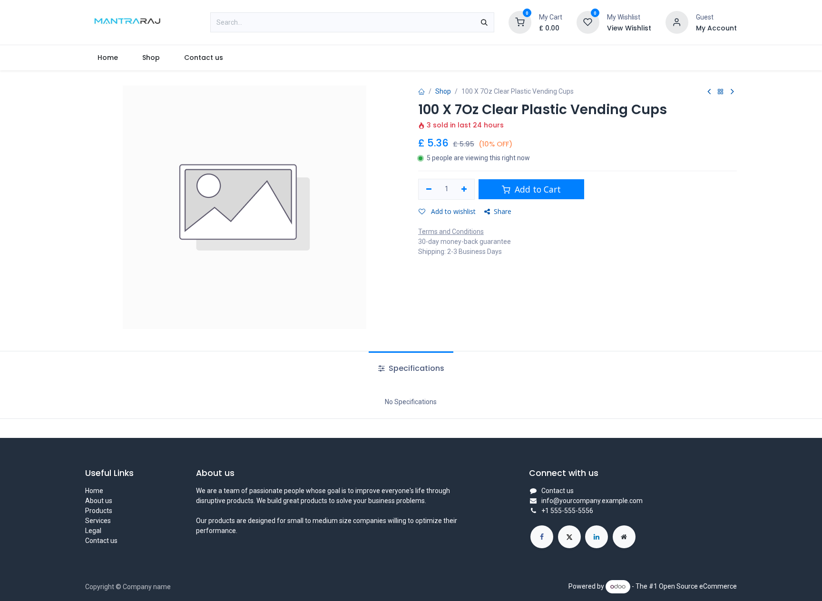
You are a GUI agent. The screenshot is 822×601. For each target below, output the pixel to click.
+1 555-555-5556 (567, 510)
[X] (569, 536)
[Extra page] (624, 536)
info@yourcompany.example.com (592, 500)
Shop (443, 91)
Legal (93, 530)
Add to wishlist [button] (452, 211)
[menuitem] (107, 57)
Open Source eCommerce (698, 586)
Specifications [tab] (415, 368)
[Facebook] (541, 536)
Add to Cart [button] (536, 189)
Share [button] (502, 211)
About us (98, 500)
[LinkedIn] (596, 536)
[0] (520, 22)
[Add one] (464, 189)
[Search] (484, 22)
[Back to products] (720, 92)
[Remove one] (429, 189)
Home (94, 490)
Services (98, 520)
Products (98, 510)
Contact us (101, 540)
